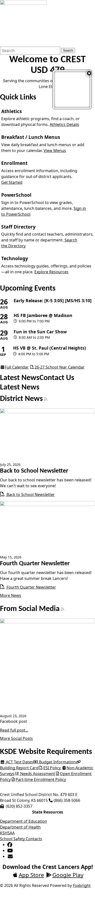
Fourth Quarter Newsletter (28, 587)
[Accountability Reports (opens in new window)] (72, 89)
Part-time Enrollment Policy (41, 779)
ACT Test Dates (19, 762)
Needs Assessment (37, 773)
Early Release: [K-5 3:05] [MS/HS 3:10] (53, 300)
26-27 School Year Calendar (60, 367)
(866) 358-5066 (67, 800)
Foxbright (82, 885)
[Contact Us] (10, 856)
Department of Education (23, 821)
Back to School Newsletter (27, 494)
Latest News (19, 378)
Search (68, 50)
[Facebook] (9, 844)
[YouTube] (10, 850)
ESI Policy (52, 767)
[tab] (19, 378)
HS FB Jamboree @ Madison (43, 315)
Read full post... (14, 730)
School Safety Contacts (21, 838)
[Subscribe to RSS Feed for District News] (46, 399)
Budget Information (57, 762)
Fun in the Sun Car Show (40, 331)
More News (10, 595)
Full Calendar (17, 367)
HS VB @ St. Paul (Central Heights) (49, 348)
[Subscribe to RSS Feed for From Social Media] (62, 609)
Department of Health (20, 827)
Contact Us (56, 378)
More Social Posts (16, 738)
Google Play (67, 875)
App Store (31, 875)
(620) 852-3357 (19, 806)
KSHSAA (7, 833)
